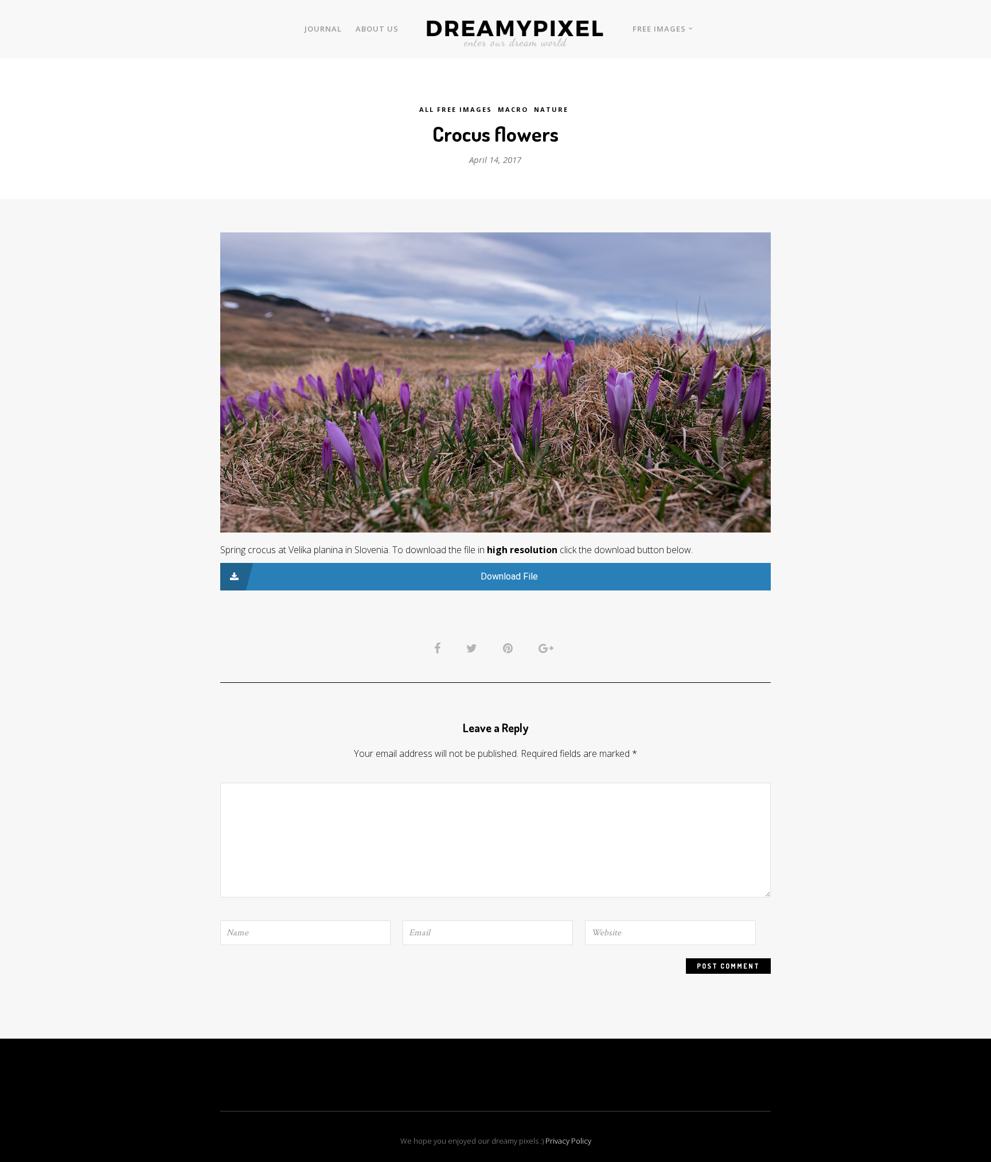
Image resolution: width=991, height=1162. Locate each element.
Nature (551, 109)
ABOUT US (377, 29)
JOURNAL (323, 29)
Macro (513, 109)
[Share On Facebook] (439, 647)
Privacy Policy (568, 1141)
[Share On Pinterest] (510, 647)
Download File (509, 576)
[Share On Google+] (547, 647)
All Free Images (455, 109)
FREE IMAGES (659, 29)
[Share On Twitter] (473, 647)
